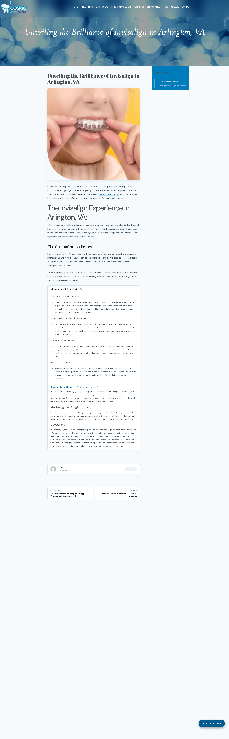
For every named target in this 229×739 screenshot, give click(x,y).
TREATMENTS (87, 7)
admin (61, 468)
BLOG (166, 7)
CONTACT (186, 7)
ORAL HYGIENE (102, 7)
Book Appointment (211, 723)
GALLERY (175, 7)
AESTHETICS (139, 7)
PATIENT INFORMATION (121, 7)
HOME (75, 7)
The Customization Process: (167, 82)
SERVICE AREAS (154, 7)
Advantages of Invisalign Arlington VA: (172, 86)
